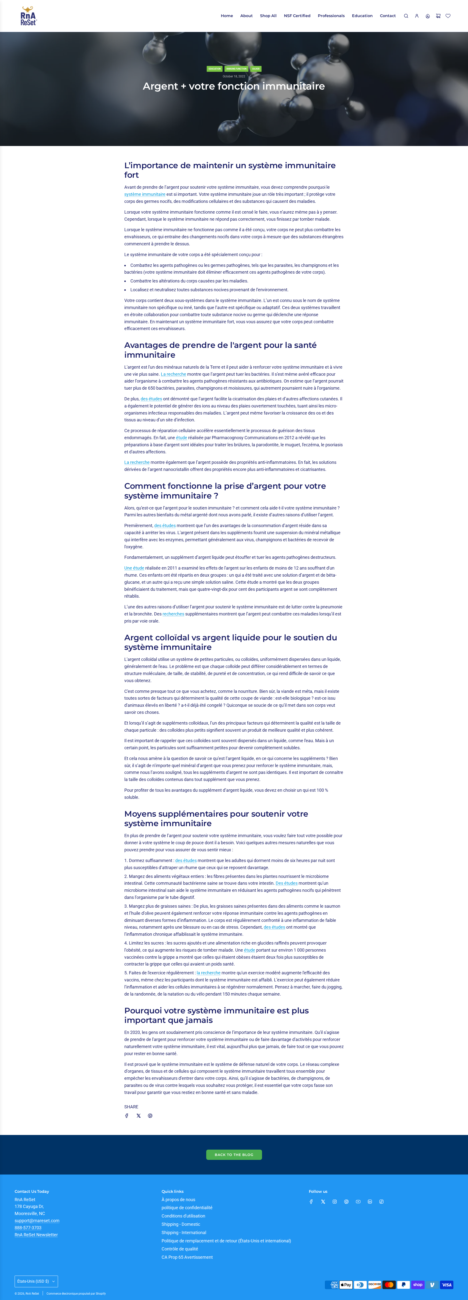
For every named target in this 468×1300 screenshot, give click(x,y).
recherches (173, 613)
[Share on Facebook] (126, 1116)
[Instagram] (334, 1201)
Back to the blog (234, 1155)
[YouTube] (358, 1201)
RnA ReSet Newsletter (36, 1234)
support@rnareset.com (37, 1220)
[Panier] (438, 15)
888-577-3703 (28, 1227)
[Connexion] (416, 15)
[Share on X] (138, 1116)
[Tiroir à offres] (427, 15)
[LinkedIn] (369, 1201)
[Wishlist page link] (448, 15)
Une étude (134, 568)
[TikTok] (381, 1201)
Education (215, 69)
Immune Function (236, 69)
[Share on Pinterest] (150, 1116)
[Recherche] (406, 15)
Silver (256, 69)
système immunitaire (145, 194)
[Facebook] (311, 1201)
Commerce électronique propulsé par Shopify (76, 1293)
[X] (323, 1201)
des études (151, 398)
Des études (287, 883)
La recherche (173, 374)
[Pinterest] (346, 1201)
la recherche (209, 972)
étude (181, 437)
